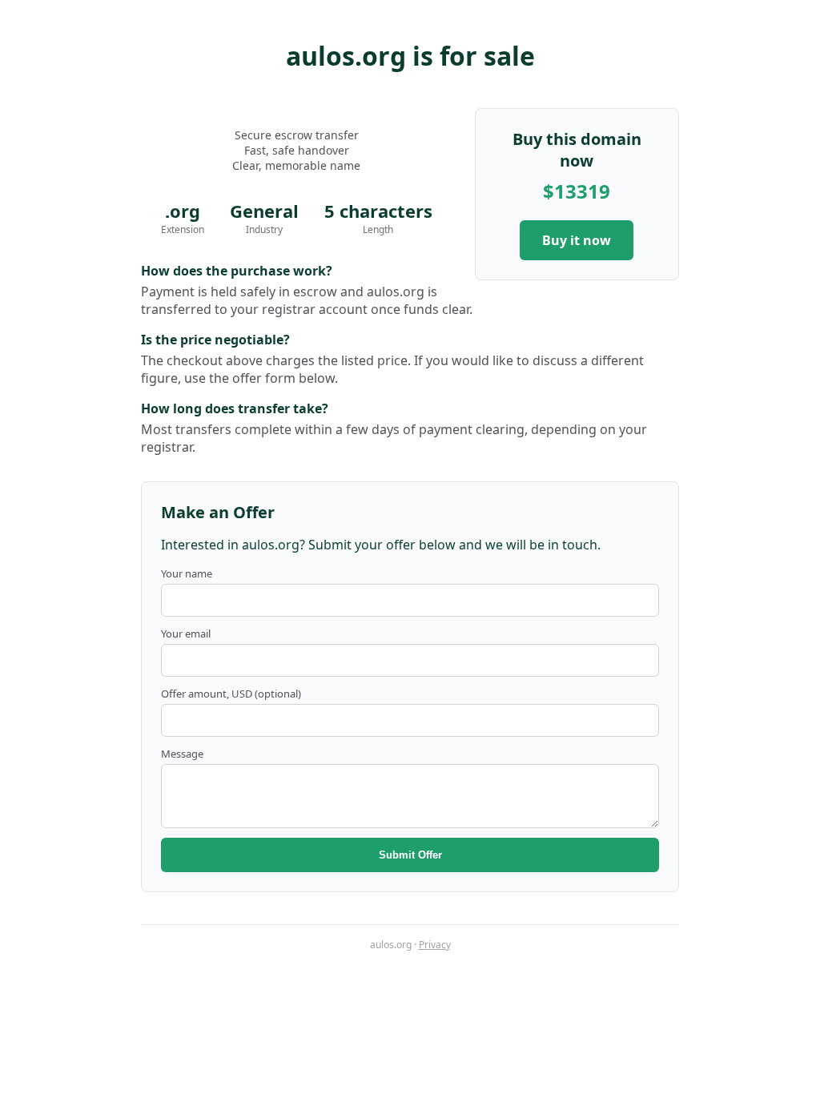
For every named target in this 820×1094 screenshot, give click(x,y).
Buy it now (576, 240)
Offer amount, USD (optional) (231, 693)
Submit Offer (410, 855)
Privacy (435, 944)
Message (182, 753)
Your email (186, 633)
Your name (186, 573)
